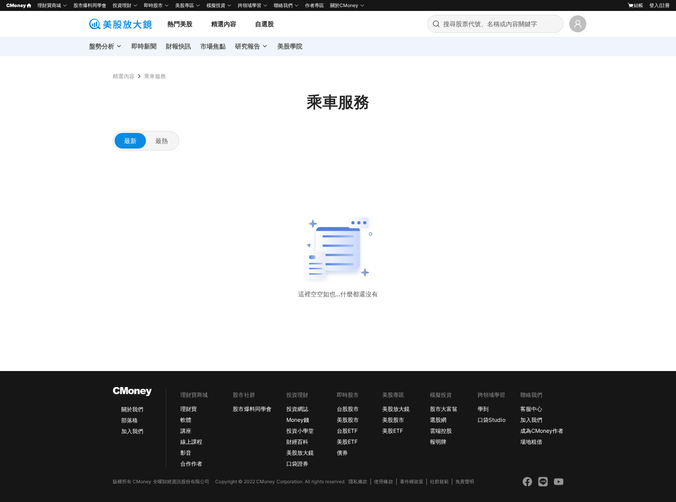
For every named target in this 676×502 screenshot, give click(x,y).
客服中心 (531, 408)
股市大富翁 (443, 408)
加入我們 (132, 431)
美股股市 (348, 419)
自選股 (264, 24)
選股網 (438, 419)
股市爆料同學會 (90, 5)
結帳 (638, 5)
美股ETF (347, 441)
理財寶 (188, 408)
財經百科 (297, 441)
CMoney (16, 5)
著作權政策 (411, 481)
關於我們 (132, 409)
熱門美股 (179, 24)
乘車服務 (155, 76)
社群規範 (439, 481)
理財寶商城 (49, 5)
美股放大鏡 (300, 452)
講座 (185, 430)
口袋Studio (491, 419)
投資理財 (122, 5)
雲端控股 (441, 430)
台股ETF (347, 430)
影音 (185, 452)
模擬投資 (216, 5)
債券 (342, 452)
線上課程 (191, 441)
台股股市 (348, 408)
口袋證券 (297, 463)
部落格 (129, 420)
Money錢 (297, 419)
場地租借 (531, 441)
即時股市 (153, 5)
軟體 (185, 419)
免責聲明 (464, 481)
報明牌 (438, 441)
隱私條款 (358, 481)
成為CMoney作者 (541, 430)
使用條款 (383, 481)
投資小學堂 (300, 430)
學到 (483, 408)
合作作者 (191, 463)
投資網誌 (297, 408)
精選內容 (223, 24)
